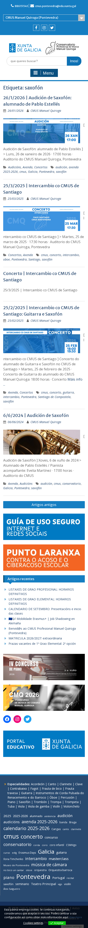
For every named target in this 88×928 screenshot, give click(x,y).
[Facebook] (36, 28)
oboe (6, 259)
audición (61, 167)
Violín (56, 806)
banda (63, 822)
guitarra (68, 392)
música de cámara (49, 864)
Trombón (40, 802)
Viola (21, 806)
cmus (22, 172)
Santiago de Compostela (54, 397)
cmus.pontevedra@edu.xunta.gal (55, 6)
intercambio (71, 255)
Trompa (55, 802)
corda (36, 845)
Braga (72, 822)
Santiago (34, 259)
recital (70, 878)
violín (67, 884)
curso (6, 852)
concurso (51, 837)
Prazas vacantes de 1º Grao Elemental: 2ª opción (42, 644)
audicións (11, 821)
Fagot (34, 788)
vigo (60, 884)
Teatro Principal (43, 884)
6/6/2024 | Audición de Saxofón (36, 415)
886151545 (21, 6)
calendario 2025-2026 (26, 828)
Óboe (53, 797)
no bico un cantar (13, 870)
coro (45, 845)
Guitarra (26, 793)
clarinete (76, 829)
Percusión (67, 797)
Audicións (14, 167)
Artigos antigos (44, 504)
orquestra (40, 870)
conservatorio (71, 484)
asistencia (50, 816)
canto (66, 829)
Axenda (27, 167)
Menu (48, 73)
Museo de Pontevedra (16, 865)
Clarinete (66, 784)
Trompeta (72, 802)
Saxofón (24, 802)
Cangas (56, 829)
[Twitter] (52, 28)
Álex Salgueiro (11, 888)
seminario (22, 884)
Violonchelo (71, 806)
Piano (11, 802)
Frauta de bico (52, 788)
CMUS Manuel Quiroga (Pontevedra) (32, 18)
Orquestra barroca (60, 870)
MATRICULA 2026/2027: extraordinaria (35, 638)
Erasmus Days (27, 852)
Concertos (40, 167)
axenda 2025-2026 (39, 822)
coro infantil (57, 845)
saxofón (61, 172)
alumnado (36, 816)
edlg (14, 852)
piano (8, 877)
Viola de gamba (38, 806)
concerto (55, 255)
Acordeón (37, 784)
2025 (7, 816)
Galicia (32, 172)
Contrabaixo (18, 788)
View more (75, 917)
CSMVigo (71, 845)
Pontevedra (46, 172)
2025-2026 (20, 816)
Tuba (11, 806)
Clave (79, 784)
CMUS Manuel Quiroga (46, 111)
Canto (52, 784)
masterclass (59, 858)
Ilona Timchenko (13, 859)
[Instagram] (44, 28)
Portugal (58, 878)
